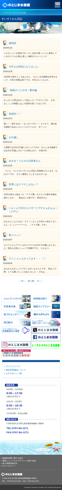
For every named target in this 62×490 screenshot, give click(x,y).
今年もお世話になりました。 (25, 66)
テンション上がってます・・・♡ (27, 258)
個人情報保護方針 (9, 463)
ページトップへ (48, 446)
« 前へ (22, 281)
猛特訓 (12, 43)
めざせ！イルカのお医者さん (25, 160)
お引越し (14, 137)
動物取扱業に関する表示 (12, 458)
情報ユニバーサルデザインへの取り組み (19, 461)
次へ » (39, 281)
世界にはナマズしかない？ (23, 184)
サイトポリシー (9, 466)
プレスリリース (13, 366)
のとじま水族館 (16, 5)
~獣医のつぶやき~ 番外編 (23, 90)
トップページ (7, 13)
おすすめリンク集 (14, 373)
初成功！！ (15, 113)
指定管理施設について (16, 370)
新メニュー (15, 235)
